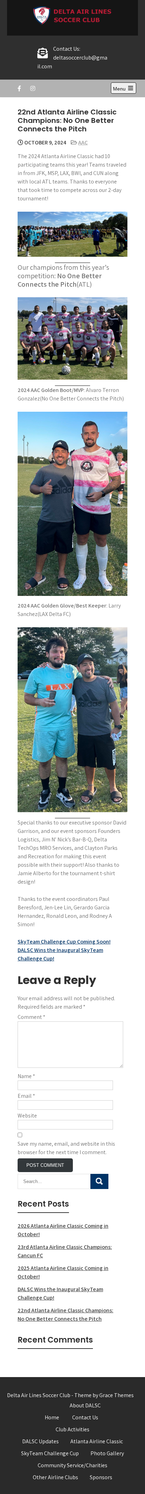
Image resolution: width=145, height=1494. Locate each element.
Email (26, 1096)
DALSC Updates (40, 1441)
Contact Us (85, 1417)
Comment (31, 1017)
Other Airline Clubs (55, 1477)
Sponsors (101, 1477)
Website (27, 1115)
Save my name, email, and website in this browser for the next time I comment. (66, 1148)
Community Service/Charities (72, 1465)
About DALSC (85, 1405)
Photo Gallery (107, 1453)
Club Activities (72, 1429)
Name (26, 1076)
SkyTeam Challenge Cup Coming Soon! (64, 941)
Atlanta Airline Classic (96, 1441)
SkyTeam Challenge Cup (50, 1453)
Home (52, 1417)
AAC (83, 142)
